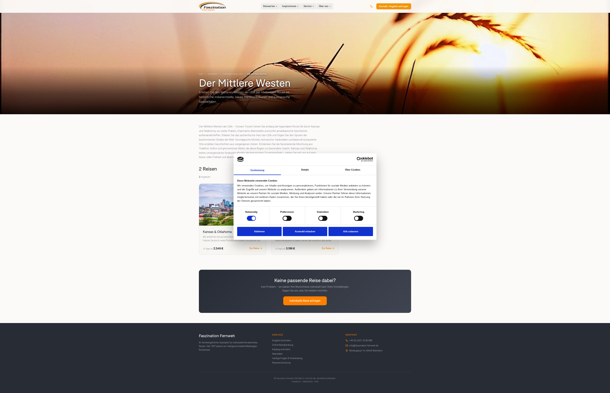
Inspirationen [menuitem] (289, 6)
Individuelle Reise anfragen (305, 300)
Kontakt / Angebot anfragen (393, 6)
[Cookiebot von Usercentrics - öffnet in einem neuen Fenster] (359, 159)
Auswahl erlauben (305, 231)
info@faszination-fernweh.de (363, 345)
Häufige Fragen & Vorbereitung (287, 358)
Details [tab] (305, 169)
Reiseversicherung (281, 362)
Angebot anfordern (281, 340)
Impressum (296, 381)
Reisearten (213, 74)
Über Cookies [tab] (352, 169)
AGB (316, 381)
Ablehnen (259, 231)
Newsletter (277, 354)
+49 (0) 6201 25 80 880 (360, 340)
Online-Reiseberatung (282, 345)
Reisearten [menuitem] (269, 6)
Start (201, 74)
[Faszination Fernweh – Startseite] (212, 6)
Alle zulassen (350, 231)
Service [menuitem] (308, 6)
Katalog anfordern (281, 349)
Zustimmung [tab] (257, 170)
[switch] (287, 218)
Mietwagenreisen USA (232, 74)
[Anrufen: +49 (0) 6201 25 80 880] (371, 6)
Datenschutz (308, 381)
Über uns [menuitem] (323, 6)
